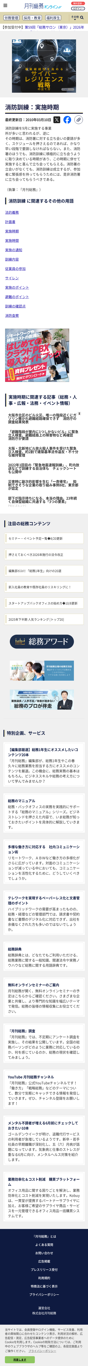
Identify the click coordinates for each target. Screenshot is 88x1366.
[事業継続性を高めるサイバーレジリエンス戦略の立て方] (44, 91)
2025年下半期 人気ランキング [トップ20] (36, 619)
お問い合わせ (44, 1253)
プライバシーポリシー (44, 1294)
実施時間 (12, 240)
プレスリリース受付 (44, 1269)
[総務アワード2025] (42, 650)
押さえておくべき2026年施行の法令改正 (36, 554)
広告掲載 (44, 1261)
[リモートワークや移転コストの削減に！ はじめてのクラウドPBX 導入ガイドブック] (37, 380)
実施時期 (12, 231)
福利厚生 (53, 17)
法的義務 (12, 212)
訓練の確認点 (15, 306)
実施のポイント (17, 287)
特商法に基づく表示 (44, 1286)
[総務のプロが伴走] (42, 708)
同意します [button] (19, 1360)
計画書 (10, 221)
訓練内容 (12, 259)
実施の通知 (13, 249)
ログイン (77, 8)
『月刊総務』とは (44, 1236)
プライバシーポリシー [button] (42, 1351)
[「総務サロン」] (42, 679)
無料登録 (77, 3)
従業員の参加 (15, 268)
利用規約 (44, 1278)
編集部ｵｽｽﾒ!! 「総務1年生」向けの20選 (35, 571)
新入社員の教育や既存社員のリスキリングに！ (40, 587)
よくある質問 (44, 1244)
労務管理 (11, 17)
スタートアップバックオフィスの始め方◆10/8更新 (43, 603)
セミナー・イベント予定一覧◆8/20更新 (36, 538)
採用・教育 (32, 17)
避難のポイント (17, 296)
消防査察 (12, 315)
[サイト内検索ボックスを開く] (82, 17)
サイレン (12, 277)
